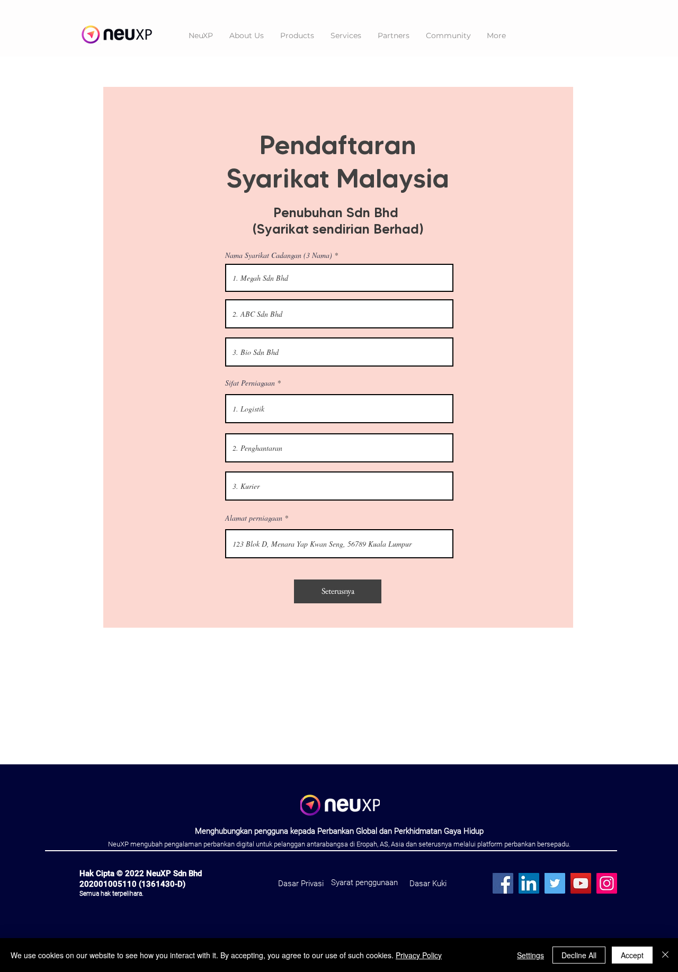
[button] (297, 35)
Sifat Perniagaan (250, 383)
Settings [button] (530, 955)
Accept (632, 955)
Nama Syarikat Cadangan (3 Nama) (278, 255)
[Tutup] (665, 955)
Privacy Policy (419, 955)
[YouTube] (580, 883)
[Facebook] (503, 883)
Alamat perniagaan (253, 518)
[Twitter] (555, 883)
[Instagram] (606, 883)
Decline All (578, 955)
